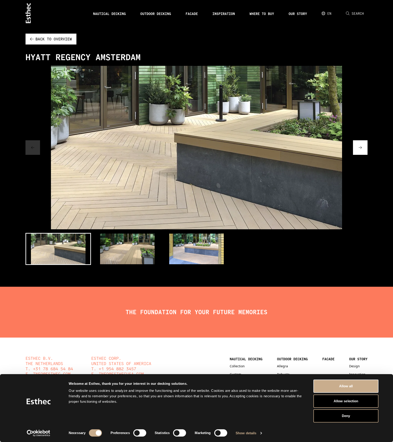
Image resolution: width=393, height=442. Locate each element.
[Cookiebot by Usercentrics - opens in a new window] (38, 433)
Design (354, 366)
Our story (298, 13)
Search (358, 13)
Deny (346, 416)
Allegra (282, 366)
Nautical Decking (109, 13)
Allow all (346, 386)
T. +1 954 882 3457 (113, 368)
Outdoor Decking (155, 13)
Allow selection (346, 401)
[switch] (139, 433)
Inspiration (223, 13)
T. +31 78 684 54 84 (49, 368)
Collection (237, 366)
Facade (192, 13)
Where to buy (261, 13)
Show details (246, 433)
